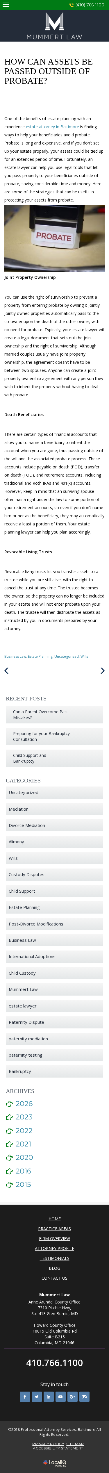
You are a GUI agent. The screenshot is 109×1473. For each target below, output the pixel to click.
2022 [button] (24, 1130)
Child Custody (22, 973)
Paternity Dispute (26, 1022)
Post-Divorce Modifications (36, 924)
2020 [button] (24, 1157)
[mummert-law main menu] (5, 4)
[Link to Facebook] (25, 1397)
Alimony (16, 841)
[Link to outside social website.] (84, 1397)
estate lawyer (23, 1006)
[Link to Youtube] (61, 1397)
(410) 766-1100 (89, 5)
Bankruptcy (20, 1071)
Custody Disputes (26, 874)
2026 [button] (24, 1103)
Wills (84, 656)
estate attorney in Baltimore (53, 126)
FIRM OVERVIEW (54, 1238)
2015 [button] (23, 1184)
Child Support (22, 891)
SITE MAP (75, 1444)
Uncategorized (66, 656)
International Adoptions (32, 956)
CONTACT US (54, 1278)
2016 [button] (23, 1171)
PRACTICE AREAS (54, 1228)
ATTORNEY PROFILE (54, 1248)
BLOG (54, 1268)
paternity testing (25, 1055)
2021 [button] (23, 1144)
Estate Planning (40, 656)
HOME (55, 1218)
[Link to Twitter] (37, 1397)
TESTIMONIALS (54, 1258)
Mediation (18, 809)
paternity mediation (28, 1039)
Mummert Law (23, 989)
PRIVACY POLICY (48, 1444)
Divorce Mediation (27, 825)
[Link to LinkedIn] (49, 1397)
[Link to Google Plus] (72, 1397)
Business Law (15, 656)
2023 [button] (24, 1117)
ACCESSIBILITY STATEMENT (58, 1448)
